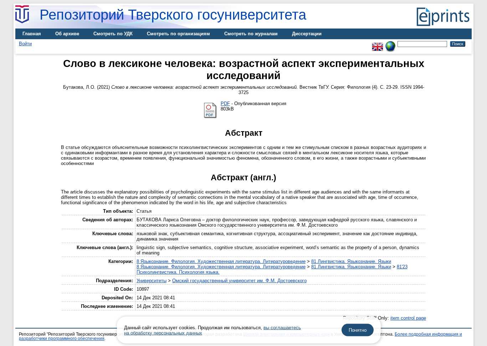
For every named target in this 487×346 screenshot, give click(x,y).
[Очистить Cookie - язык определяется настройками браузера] (390, 43)
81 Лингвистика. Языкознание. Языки (351, 261)
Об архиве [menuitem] (67, 33)
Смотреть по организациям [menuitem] (178, 33)
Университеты (151, 280)
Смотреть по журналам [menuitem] (251, 33)
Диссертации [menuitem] (307, 33)
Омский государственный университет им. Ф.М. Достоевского (239, 280)
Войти (25, 43)
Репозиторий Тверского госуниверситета (173, 14)
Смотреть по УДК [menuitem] (113, 33)
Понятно (357, 330)
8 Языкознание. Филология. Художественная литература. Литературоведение (221, 261)
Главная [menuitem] (31, 33)
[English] (377, 43)
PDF (225, 103)
